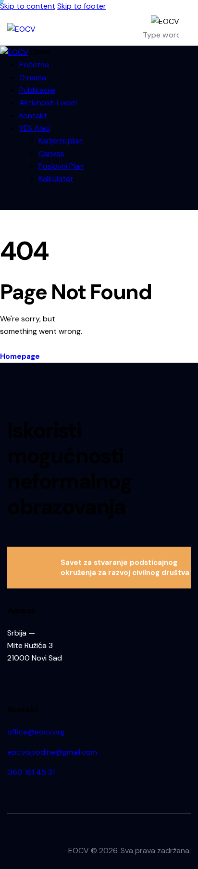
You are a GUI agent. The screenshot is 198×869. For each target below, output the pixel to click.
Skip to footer (81, 6)
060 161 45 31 (31, 772)
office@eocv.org (36, 732)
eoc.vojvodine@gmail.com (52, 752)
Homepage (20, 356)
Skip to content (27, 6)
